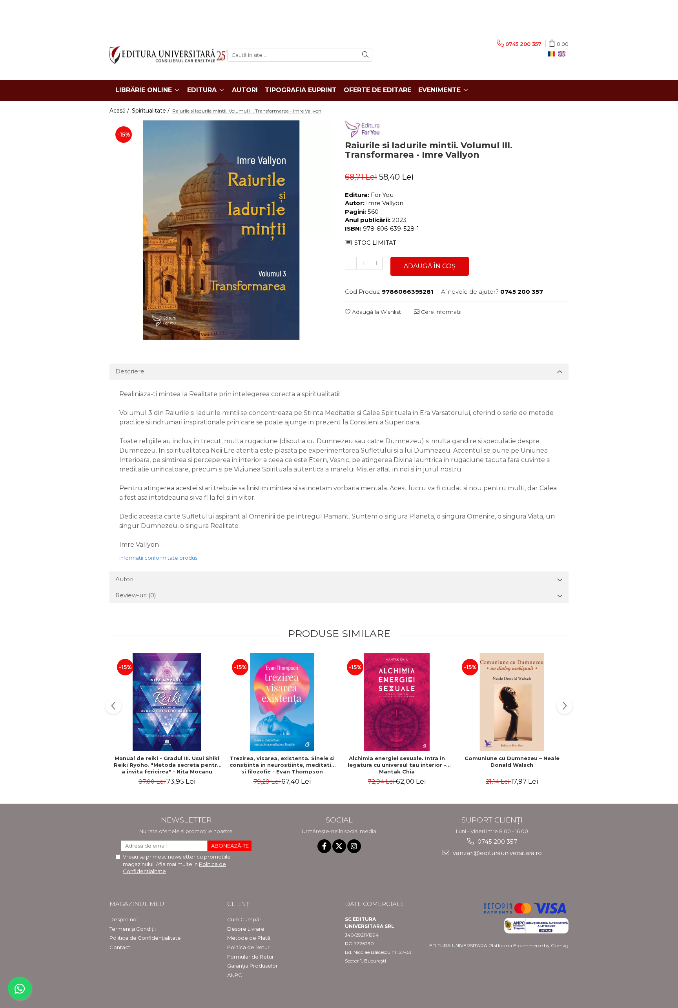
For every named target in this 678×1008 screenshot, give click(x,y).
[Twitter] (339, 846)
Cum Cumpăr (244, 919)
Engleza (563, 54)
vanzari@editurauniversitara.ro (496, 853)
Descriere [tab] (129, 371)
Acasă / (120, 110)
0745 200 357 (496, 841)
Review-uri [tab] (135, 595)
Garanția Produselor (252, 966)
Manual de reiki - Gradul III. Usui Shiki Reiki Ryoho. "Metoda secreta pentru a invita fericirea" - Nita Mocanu (167, 765)
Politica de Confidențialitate (145, 938)
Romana (553, 54)
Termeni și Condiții (132, 929)
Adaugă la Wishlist (375, 311)
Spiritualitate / (151, 110)
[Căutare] (365, 55)
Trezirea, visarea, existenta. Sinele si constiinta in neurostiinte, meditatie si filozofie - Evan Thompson (282, 765)
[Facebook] (324, 846)
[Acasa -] (162, 55)
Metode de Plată (248, 938)
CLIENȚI (239, 904)
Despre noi (123, 919)
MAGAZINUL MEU (136, 904)
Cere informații (440, 311)
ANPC (234, 975)
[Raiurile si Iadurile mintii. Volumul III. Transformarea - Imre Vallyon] (221, 230)
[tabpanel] (221, 230)
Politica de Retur (248, 947)
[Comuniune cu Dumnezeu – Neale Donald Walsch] (512, 702)
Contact (119, 947)
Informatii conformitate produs (158, 558)
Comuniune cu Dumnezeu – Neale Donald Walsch (512, 761)
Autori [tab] (124, 579)
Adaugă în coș (430, 266)
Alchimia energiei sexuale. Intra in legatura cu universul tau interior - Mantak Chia (397, 765)
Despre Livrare (245, 929)
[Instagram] (354, 846)
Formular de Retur (250, 956)
